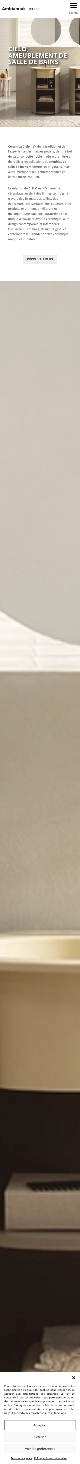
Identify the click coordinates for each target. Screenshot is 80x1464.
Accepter (40, 1425)
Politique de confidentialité (50, 1458)
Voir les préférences (40, 1448)
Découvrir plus (40, 259)
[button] (73, 1378)
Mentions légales (21, 1458)
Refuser (40, 1437)
